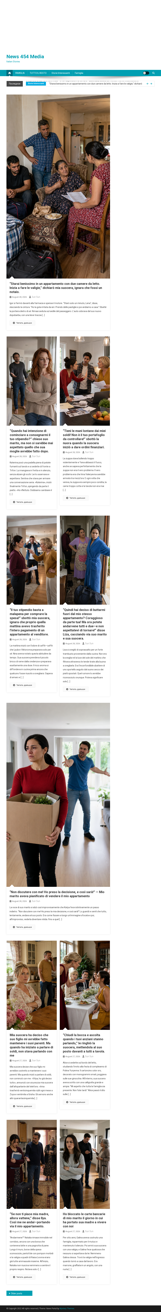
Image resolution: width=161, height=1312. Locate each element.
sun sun (36, 297)
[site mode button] (146, 73)
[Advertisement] (80, 24)
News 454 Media (25, 57)
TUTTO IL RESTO (38, 73)
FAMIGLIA (20, 73)
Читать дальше (24, 323)
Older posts (16, 1293)
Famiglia (79, 73)
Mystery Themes (67, 1308)
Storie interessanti (61, 73)
